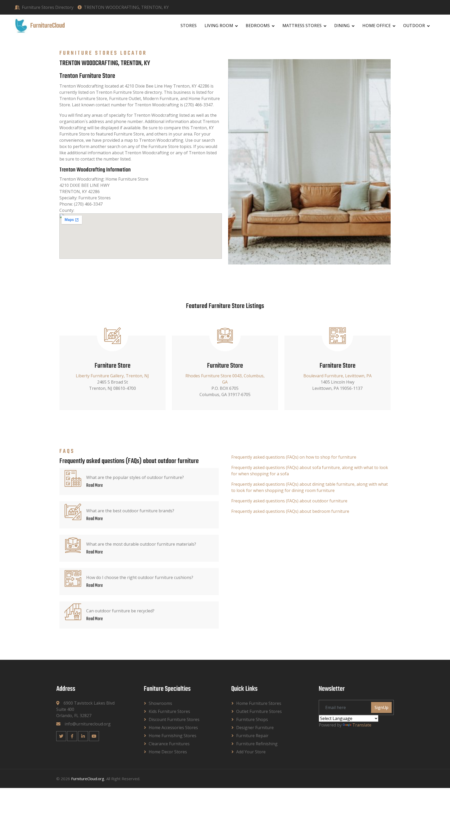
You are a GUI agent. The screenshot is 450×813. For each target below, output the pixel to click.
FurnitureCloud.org (87, 778)
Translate (361, 725)
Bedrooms (258, 25)
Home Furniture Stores (258, 703)
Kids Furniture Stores (169, 711)
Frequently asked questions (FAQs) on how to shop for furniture (293, 457)
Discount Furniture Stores (174, 719)
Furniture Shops (252, 719)
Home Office (376, 25)
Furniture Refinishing (257, 744)
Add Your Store (251, 752)
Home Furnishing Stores (172, 735)
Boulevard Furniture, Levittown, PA (337, 376)
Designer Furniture (255, 727)
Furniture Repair (252, 735)
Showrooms (160, 703)
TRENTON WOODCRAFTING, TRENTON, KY (126, 7)
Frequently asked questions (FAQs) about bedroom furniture (290, 511)
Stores (188, 25)
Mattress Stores (302, 25)
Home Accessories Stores (173, 727)
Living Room (218, 25)
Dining (342, 25)
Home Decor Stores (168, 752)
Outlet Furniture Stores (259, 711)
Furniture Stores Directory (47, 7)
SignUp (381, 707)
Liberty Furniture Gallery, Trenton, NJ (112, 376)
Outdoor (414, 25)
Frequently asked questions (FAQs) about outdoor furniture (289, 501)
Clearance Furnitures (169, 744)
